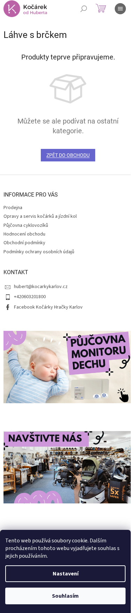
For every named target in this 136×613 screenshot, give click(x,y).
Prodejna (12, 207)
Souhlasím (65, 596)
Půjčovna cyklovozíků (25, 225)
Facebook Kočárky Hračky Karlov (48, 307)
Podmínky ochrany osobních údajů (38, 251)
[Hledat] (84, 9)
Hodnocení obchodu (24, 234)
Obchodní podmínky (24, 242)
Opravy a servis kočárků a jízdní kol (40, 216)
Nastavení (65, 574)
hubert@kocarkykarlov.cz (41, 286)
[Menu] (120, 9)
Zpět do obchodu (68, 155)
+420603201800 (30, 296)
